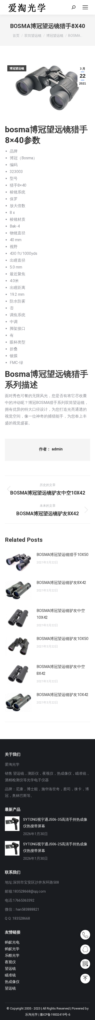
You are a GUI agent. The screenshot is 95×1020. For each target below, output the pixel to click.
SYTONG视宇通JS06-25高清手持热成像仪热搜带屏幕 (55, 847)
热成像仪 (12, 982)
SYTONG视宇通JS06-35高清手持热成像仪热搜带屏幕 (55, 822)
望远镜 (10, 968)
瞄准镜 (10, 975)
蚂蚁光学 (12, 949)
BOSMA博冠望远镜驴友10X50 (62, 638)
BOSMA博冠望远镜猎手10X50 (62, 554)
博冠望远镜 (17, 68)
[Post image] (18, 562)
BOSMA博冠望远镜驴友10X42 (62, 694)
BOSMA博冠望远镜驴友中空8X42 (61, 670)
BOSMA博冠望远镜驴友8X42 (61, 582)
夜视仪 (10, 962)
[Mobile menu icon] (85, 7)
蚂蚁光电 (12, 942)
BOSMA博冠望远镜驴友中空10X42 (61, 614)
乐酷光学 (12, 955)
